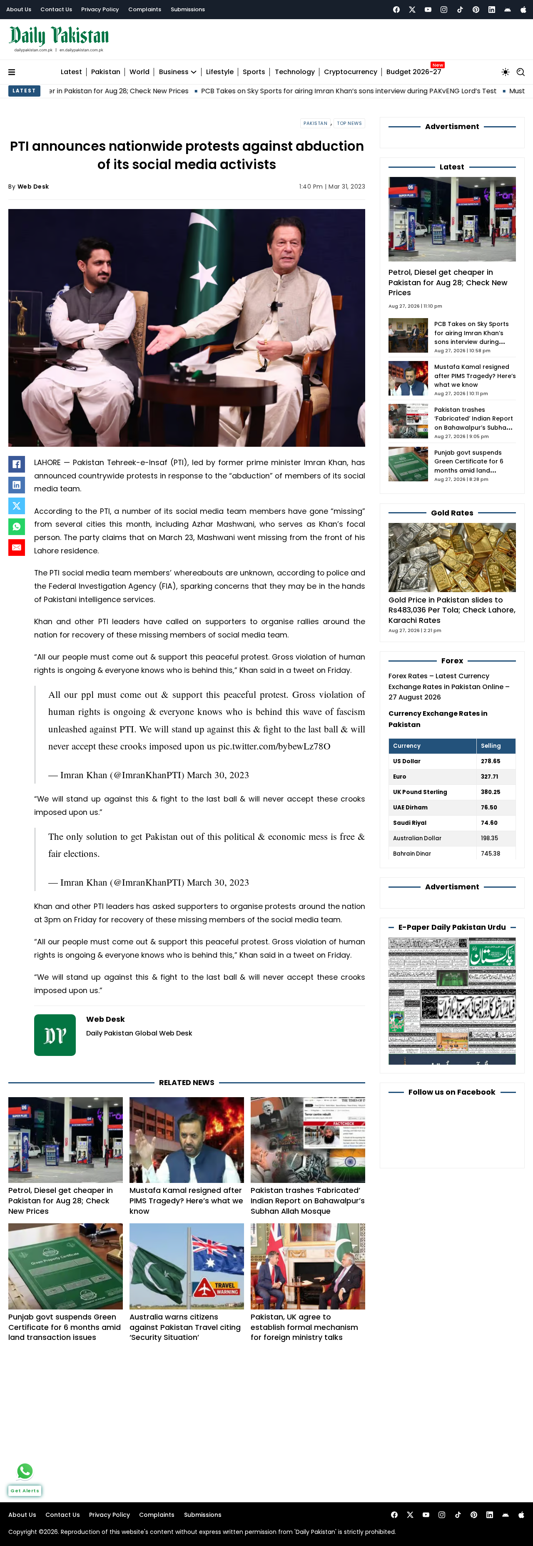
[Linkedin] (491, 9)
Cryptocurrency (350, 72)
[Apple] (523, 9)
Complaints (144, 9)
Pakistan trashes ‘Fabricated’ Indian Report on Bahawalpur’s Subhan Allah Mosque (308, 1200)
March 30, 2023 (218, 774)
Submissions (188, 9)
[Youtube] (428, 9)
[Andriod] (507, 9)
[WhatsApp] (16, 526)
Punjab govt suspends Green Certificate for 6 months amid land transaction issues (64, 1327)
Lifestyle (220, 72)
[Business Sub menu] (193, 72)
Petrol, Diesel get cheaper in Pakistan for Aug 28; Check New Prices (60, 1200)
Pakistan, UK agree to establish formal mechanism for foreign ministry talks (304, 1327)
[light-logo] (61, 39)
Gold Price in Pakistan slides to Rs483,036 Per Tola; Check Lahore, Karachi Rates (452, 610)
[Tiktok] (460, 9)
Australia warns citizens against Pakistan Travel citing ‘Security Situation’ (185, 1327)
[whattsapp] (25, 1471)
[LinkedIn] (16, 485)
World (139, 72)
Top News (349, 123)
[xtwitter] (412, 9)
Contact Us (56, 9)
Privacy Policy (100, 9)
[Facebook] (396, 9)
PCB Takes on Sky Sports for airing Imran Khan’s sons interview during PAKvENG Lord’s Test (293, 91)
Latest (71, 72)
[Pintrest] (476, 9)
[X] (16, 506)
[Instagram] (444, 9)
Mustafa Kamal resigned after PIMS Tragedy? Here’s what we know (186, 1200)
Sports (254, 72)
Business (174, 72)
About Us (18, 9)
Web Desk (33, 186)
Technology (295, 72)
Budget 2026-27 (413, 72)
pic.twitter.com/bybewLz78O (274, 745)
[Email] (16, 547)
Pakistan (105, 72)
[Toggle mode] (506, 72)
